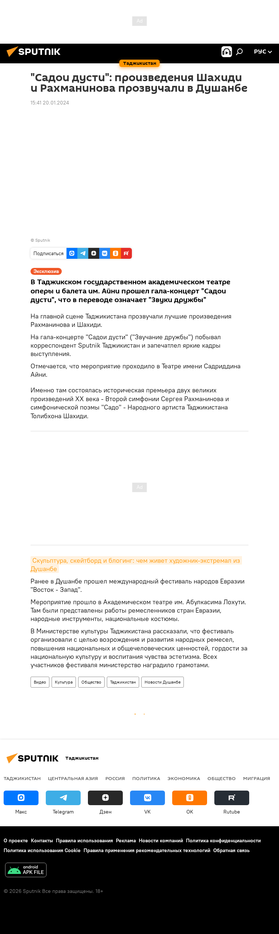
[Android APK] (25, 871)
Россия (115, 778)
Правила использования (84, 840)
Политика (146, 778)
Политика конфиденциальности (223, 840)
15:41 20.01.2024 (50, 102)
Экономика (183, 778)
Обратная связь (231, 850)
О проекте (16, 840)
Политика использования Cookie (42, 850)
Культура (64, 682)
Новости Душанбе (163, 682)
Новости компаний (161, 840)
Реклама (126, 840)
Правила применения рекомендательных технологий (147, 850)
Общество (91, 682)
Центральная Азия (73, 778)
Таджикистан (123, 682)
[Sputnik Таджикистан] (36, 58)
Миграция (256, 778)
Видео (40, 682)
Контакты (42, 840)
